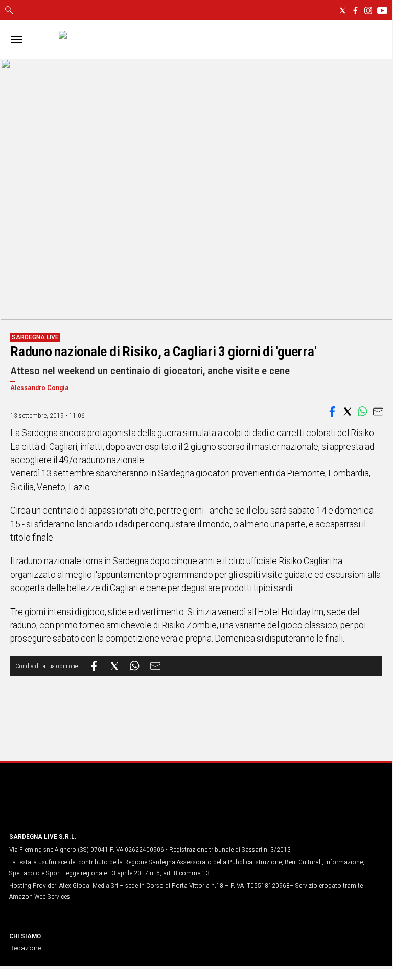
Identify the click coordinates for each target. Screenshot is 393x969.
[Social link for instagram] (368, 10)
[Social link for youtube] (382, 10)
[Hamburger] (16, 39)
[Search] (9, 10)
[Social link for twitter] (342, 10)
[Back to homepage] (63, 804)
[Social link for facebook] (355, 10)
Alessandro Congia (39, 388)
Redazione (25, 948)
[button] (332, 411)
